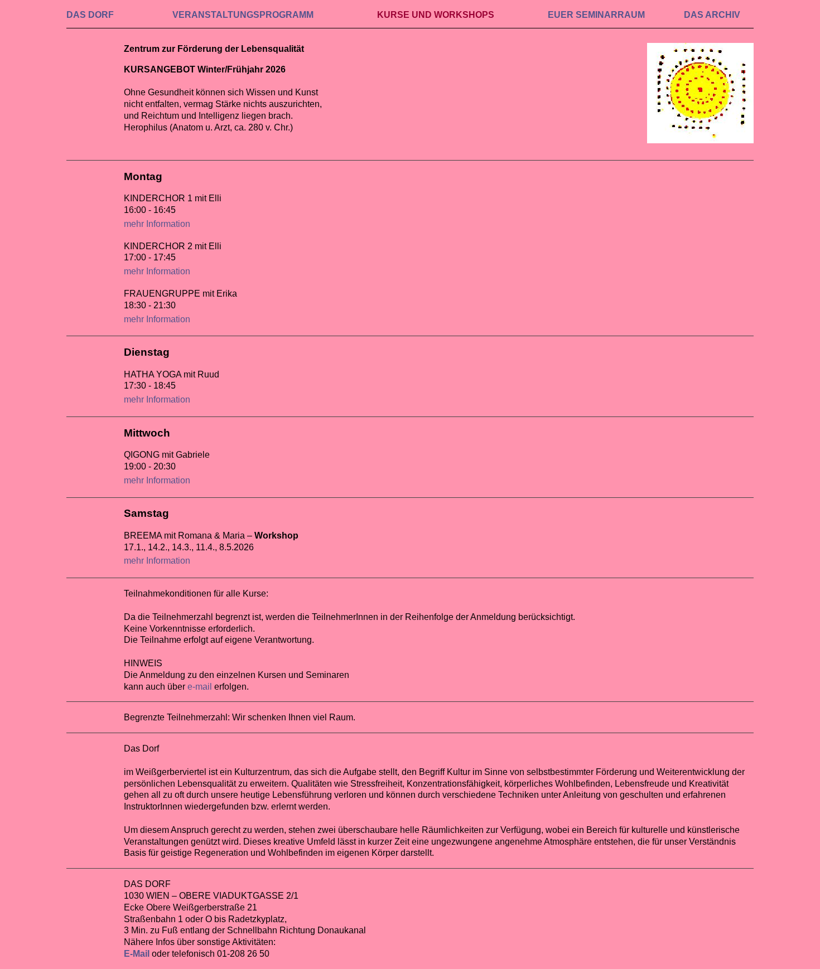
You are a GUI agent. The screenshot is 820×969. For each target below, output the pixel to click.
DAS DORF (90, 15)
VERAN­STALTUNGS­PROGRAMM (242, 15)
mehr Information (157, 224)
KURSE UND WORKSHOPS (435, 15)
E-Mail (136, 953)
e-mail (199, 686)
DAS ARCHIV (712, 15)
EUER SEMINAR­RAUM (596, 15)
